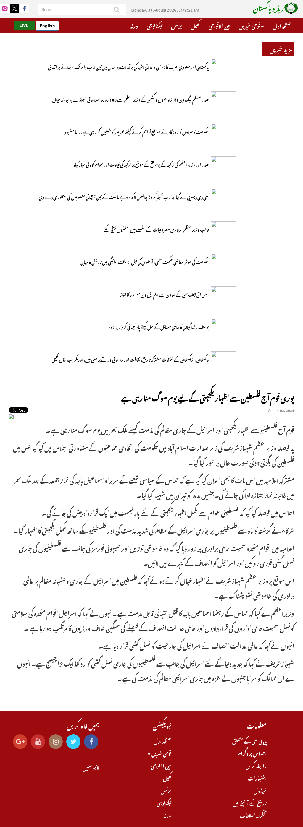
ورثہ (134, 25)
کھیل (195, 25)
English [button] (47, 26)
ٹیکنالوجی (154, 25)
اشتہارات (257, 778)
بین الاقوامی (219, 25)
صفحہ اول (282, 25)
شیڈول (260, 790)
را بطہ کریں (256, 765)
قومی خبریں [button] (250, 25)
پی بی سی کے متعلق (249, 740)
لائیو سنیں (91, 767)
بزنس (176, 25)
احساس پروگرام (252, 753)
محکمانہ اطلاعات (253, 815)
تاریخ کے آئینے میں (250, 802)
